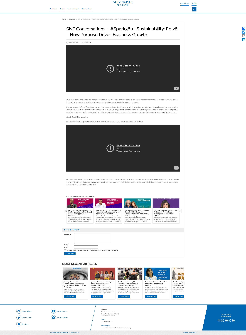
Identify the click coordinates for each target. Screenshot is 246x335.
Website (194, 3)
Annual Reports (62, 311)
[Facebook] (244, 28)
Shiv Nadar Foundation (61, 332)
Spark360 (72, 19)
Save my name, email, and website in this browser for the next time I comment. (92, 250)
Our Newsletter (62, 318)
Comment (68, 234)
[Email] (244, 36)
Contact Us (193, 332)
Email (66, 247)
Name (66, 244)
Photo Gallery (26, 311)
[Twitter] (244, 32)
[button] (66, 211)
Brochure (25, 324)
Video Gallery (26, 318)
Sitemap (186, 332)
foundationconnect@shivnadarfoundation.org (116, 328)
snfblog (87, 42)
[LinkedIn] (244, 40)
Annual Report (184, 3)
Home (64, 19)
